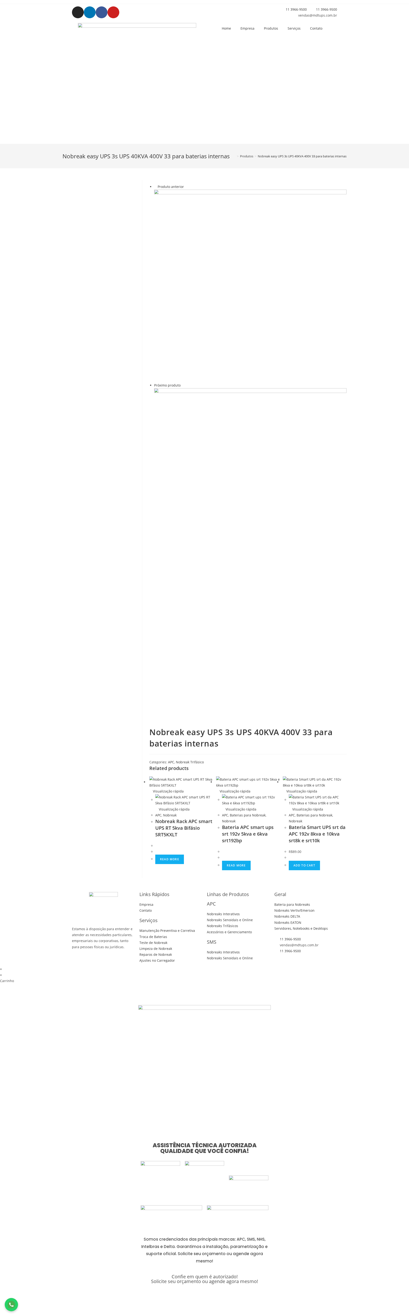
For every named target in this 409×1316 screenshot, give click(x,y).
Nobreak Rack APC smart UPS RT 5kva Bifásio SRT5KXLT (183, 828)
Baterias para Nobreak (248, 815)
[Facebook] (101, 12)
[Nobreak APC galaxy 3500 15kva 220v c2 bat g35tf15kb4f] (250, 484)
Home (226, 28)
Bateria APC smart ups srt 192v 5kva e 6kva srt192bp (248, 834)
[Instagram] (78, 12)
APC (171, 762)
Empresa (247, 28)
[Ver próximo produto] (183, 385)
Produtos (271, 28)
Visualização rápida (168, 791)
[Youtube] (113, 12)
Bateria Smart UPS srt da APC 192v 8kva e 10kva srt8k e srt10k (317, 834)
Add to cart (304, 865)
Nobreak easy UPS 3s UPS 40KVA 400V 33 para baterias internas (302, 156)
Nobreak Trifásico (190, 762)
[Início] (234, 156)
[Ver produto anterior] (155, 186)
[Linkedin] (90, 12)
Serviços (294, 28)
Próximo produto (167, 385)
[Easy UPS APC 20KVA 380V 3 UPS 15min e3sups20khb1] (250, 285)
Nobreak (170, 815)
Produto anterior (171, 186)
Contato (316, 28)
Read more (169, 859)
